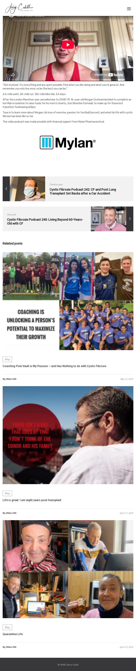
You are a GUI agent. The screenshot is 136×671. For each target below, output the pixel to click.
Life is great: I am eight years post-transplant (32, 500)
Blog (7, 359)
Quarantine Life (13, 634)
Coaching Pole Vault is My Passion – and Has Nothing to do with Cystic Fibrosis (54, 366)
